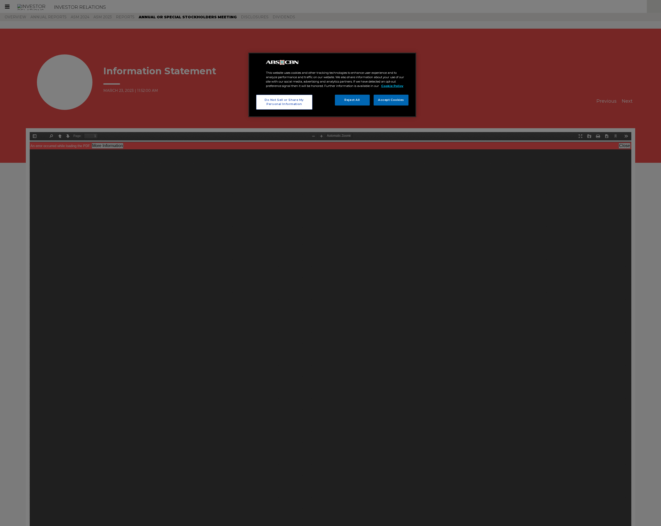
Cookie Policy (392, 86)
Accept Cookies (391, 100)
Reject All (352, 100)
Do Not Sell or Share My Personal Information (284, 102)
